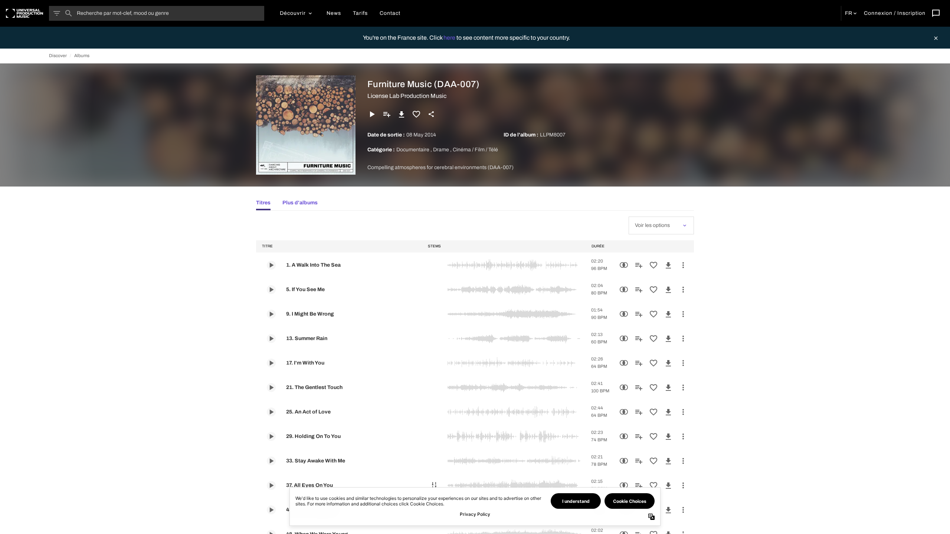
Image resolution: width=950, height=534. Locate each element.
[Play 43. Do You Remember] (271, 510)
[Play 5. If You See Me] (271, 290)
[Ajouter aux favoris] (416, 114)
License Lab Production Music (406, 96)
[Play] (371, 114)
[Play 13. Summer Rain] (271, 338)
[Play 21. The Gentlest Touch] (271, 387)
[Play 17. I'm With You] (271, 363)
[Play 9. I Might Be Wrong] (271, 314)
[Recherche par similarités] (623, 265)
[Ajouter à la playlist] (386, 114)
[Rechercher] (68, 13)
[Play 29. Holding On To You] (271, 436)
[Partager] (431, 114)
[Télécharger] (401, 114)
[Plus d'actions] (683, 265)
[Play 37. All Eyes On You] (271, 485)
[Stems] (434, 485)
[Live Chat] (935, 13)
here (449, 37)
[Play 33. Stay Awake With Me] (271, 461)
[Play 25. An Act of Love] (271, 412)
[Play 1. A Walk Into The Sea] (271, 265)
